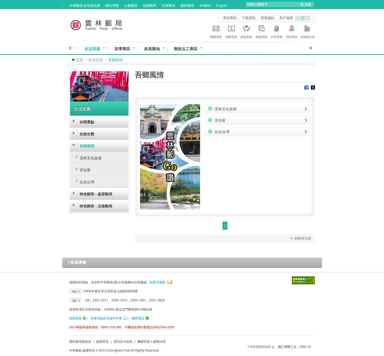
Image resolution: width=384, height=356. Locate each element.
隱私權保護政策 (80, 341)
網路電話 (138, 318)
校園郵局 (149, 5)
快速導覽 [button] (76, 262)
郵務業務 (216, 36)
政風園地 (152, 48)
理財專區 (292, 36)
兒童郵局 (168, 5)
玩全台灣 (87, 181)
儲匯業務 (231, 36)
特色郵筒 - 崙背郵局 (96, 193)
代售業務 (276, 36)
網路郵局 (187, 5)
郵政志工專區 (185, 48)
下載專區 (248, 17)
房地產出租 (308, 36)
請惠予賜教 (157, 282)
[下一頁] (310, 48)
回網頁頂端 (302, 238)
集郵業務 (261, 36)
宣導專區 (122, 48)
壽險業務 (246, 36)
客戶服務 (286, 17)
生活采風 (92, 48)
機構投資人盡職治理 (151, 341)
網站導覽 (112, 5)
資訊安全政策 (123, 341)
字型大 (308, 18)
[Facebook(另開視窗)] (306, 88)
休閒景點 (87, 121)
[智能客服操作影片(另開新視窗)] (84, 318)
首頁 (79, 59)
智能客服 (75, 318)
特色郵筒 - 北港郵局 (96, 205)
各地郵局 (205, 5)
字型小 (298, 18)
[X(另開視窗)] (313, 88)
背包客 (85, 169)
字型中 (303, 18)
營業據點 (267, 17)
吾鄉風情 (87, 145)
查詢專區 (230, 17)
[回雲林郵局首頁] (106, 24)
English (221, 5)
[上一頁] (71, 48)
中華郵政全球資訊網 (84, 5)
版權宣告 (102, 341)
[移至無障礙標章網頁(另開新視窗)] (303, 280)
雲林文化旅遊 (91, 157)
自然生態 (87, 133)
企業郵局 (131, 5)
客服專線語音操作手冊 (106, 318)
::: (62, 5)
